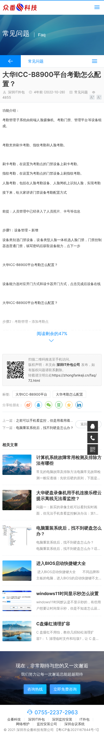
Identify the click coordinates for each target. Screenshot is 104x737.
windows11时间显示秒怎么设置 (67, 593)
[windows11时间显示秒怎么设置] (16, 601)
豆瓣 (58, 404)
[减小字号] (99, 97)
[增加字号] (92, 97)
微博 (28, 404)
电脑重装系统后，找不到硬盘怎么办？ (45, 428)
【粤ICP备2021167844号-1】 (77, 730)
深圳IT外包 (36, 719)
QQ (38, 404)
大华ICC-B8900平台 (31, 394)
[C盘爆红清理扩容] (16, 631)
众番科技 (14, 719)
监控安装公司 (47, 724)
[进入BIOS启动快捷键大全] (16, 570)
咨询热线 (35, 689)
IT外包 (84, 719)
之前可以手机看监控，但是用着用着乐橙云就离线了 (55, 420)
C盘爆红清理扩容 (53, 623)
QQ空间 (69, 404)
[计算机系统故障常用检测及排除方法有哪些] (16, 465)
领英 (79, 404)
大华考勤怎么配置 (69, 394)
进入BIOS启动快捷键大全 (61, 563)
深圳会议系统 (74, 724)
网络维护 (23, 724)
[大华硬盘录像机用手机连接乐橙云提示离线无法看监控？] (16, 500)
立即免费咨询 (65, 689)
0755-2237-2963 (56, 712)
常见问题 (81, 92)
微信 (48, 404)
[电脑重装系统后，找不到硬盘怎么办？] (16, 535)
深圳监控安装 (62, 719)
